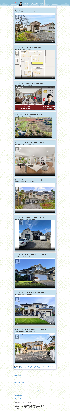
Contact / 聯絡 (17, 385)
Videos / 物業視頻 (18, 375)
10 (35, 366)
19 (15, 367)
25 (28, 367)
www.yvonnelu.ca (18, 395)
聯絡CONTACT (41, 3)
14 (43, 366)
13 (41, 366)
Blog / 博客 (16, 372)
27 (32, 367)
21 (19, 367)
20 (17, 367)
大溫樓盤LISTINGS (26, 3)
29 (36, 367)
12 (39, 366)
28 (34, 367)
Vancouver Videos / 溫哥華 (20, 378)
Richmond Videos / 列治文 (19, 382)
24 (26, 367)
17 (50, 366)
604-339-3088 (18, 391)
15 (45, 366)
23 (23, 367)
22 (21, 367)
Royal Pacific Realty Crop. (20, 398)
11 (37, 366)
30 (39, 367)
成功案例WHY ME (36, 3)
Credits (39, 394)
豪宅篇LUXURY (31, 3)
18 (52, 366)
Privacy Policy (40, 390)
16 (48, 366)
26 (30, 367)
